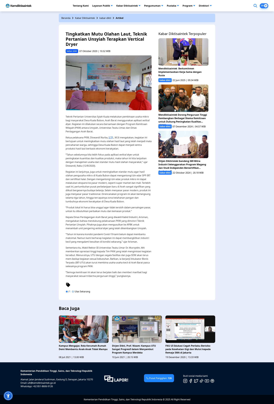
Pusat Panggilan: (160, 378)
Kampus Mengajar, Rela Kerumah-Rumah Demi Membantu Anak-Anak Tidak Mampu (83, 347)
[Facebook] (191, 381)
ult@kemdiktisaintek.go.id (42, 382)
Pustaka (171, 5)
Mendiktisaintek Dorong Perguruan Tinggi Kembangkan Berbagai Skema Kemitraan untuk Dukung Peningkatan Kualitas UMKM (182, 118)
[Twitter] (196, 381)
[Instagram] (185, 381)
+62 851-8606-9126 (43, 386)
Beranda (65, 18)
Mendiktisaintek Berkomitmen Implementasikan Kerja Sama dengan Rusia (180, 72)
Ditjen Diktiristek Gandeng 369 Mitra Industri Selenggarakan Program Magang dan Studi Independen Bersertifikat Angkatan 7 (182, 165)
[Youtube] (207, 381)
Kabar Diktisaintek (127, 5)
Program (188, 5)
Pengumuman (152, 5)
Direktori (204, 5)
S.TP (111, 137)
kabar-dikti (105, 18)
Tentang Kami (81, 5)
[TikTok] (201, 381)
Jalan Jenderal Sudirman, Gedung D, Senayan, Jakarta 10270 (61, 379)
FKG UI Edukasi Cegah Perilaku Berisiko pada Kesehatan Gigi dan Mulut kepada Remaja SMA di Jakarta (188, 349)
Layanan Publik (101, 5)
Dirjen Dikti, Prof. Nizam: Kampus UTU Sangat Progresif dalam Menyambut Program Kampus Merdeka (134, 349)
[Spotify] (212, 381)
